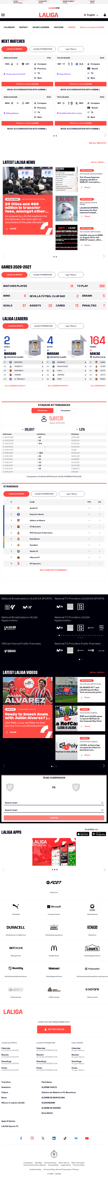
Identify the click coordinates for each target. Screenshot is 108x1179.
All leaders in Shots (57, 386)
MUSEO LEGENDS (41, 27)
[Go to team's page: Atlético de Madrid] (22, 520)
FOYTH (103, 370)
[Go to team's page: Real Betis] (22, 545)
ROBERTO (18, 366)
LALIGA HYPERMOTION (42, 49)
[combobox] (54, 802)
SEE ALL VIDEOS (96, 672)
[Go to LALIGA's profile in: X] (43, 1138)
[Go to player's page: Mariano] (34, 345)
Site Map (38, 1163)
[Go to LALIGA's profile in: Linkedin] (54, 1138)
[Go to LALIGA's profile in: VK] (75, 1138)
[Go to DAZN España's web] (80, 607)
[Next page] (104, 869)
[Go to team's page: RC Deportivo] (22, 564)
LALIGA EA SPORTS (14, 49)
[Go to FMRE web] (54, 1154)
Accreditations (50, 1163)
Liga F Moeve (71, 49)
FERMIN (17, 375)
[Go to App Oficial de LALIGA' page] (54, 852)
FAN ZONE (58, 27)
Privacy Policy (79, 1165)
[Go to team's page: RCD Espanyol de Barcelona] (22, 533)
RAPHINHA (18, 370)
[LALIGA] (48, 15)
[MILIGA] (104, 15)
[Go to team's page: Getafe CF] (22, 551)
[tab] (14, 49)
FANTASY (23, 27)
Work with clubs (78, 1163)
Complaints (28, 1163)
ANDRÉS (60, 375)
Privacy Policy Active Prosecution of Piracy (61, 1169)
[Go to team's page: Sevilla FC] (22, 508)
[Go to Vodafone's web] (80, 651)
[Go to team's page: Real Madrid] (22, 539)
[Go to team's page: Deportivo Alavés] (22, 514)
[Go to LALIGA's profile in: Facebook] (21, 1138)
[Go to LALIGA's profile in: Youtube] (86, 1138)
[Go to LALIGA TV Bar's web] (10, 651)
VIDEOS (71, 27)
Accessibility (53, 1165)
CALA (59, 370)
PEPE (59, 379)
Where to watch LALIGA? (92, 27)
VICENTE (103, 366)
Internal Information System (34, 1165)
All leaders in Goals (14, 386)
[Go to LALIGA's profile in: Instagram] (32, 1138)
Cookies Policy (35, 1169)
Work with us (64, 1163)
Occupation (65, 410)
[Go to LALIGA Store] (54, 8)
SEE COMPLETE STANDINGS (53, 570)
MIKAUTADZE (62, 366)
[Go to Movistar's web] (60, 607)
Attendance (42, 410)
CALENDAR (9, 27)
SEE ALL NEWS (97, 162)
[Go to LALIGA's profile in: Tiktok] (65, 1138)
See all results (97, 143)
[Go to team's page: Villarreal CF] (22, 557)
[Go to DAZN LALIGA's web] (10, 607)
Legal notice (66, 1165)
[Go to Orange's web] (70, 607)
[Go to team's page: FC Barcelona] (22, 527)
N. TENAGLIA (19, 379)
